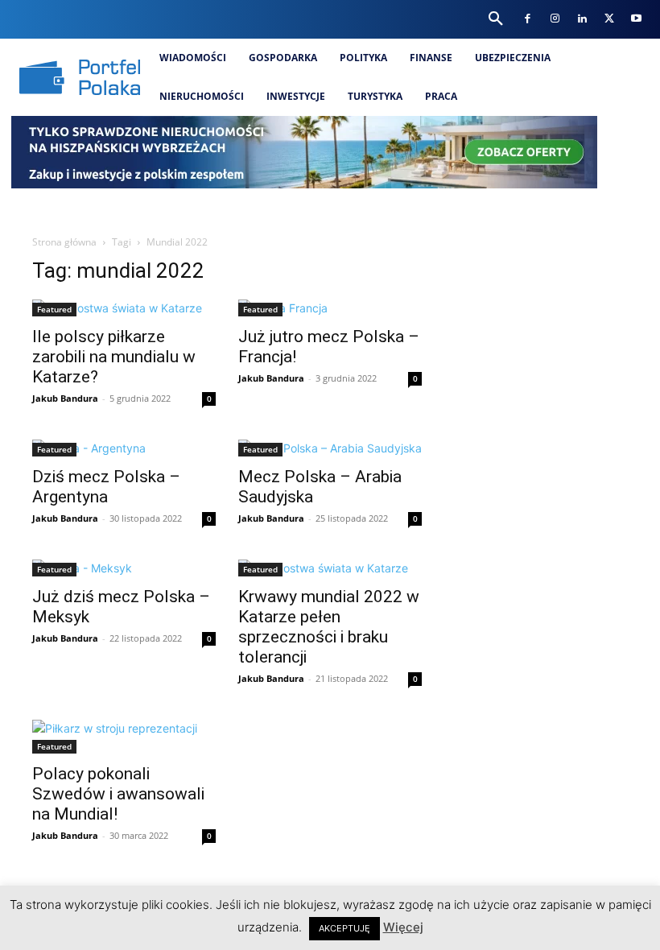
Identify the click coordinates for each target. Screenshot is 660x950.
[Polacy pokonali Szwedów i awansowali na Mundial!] (124, 737)
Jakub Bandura (65, 398)
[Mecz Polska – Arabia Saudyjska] (330, 448)
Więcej (403, 927)
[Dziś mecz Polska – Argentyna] (124, 448)
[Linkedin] (581, 18)
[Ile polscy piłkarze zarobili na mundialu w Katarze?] (124, 307)
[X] (608, 18)
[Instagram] (554, 18)
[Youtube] (636, 18)
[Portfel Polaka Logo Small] (79, 77)
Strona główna (64, 242)
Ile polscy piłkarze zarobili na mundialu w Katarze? (114, 356)
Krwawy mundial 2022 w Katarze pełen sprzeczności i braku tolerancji (328, 627)
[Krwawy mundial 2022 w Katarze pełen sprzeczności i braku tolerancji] (330, 568)
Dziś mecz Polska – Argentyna (106, 486)
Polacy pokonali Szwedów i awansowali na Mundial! (118, 794)
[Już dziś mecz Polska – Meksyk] (124, 568)
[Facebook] (527, 18)
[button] (495, 19)
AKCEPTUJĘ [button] (344, 928)
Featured (54, 309)
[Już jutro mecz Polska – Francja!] (330, 307)
